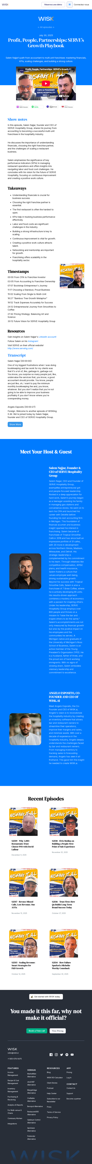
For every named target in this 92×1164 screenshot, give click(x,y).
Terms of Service (54, 1112)
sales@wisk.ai (13, 1053)
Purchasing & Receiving (13, 1098)
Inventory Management (13, 1090)
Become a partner (74, 1099)
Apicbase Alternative (31, 1129)
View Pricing (57, 1031)
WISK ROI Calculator (55, 1078)
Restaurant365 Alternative (33, 1113)
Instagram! (33, 341)
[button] (70, 5)
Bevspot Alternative (35, 1106)
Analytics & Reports (15, 1105)
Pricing (69, 1072)
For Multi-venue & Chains (15, 1111)
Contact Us (71, 1088)
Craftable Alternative (31, 1099)
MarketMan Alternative (31, 1075)
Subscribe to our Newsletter (53, 1100)
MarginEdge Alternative (32, 1091)
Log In (69, 1078)
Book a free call (37, 1031)
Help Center (52, 1093)
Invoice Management (13, 1073)
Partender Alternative (31, 1137)
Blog (49, 1072)
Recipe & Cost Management (13, 1081)
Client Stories (52, 1083)
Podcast (50, 1088)
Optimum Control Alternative (33, 1121)
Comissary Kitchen (15, 1118)
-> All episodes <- (46, 27)
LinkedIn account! (47, 337)
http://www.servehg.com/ (20, 348)
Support (70, 1093)
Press (49, 1107)
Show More (15, 424)
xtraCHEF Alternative (31, 1083)
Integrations (12, 1124)
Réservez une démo (53, 4)
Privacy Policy (52, 1117)
